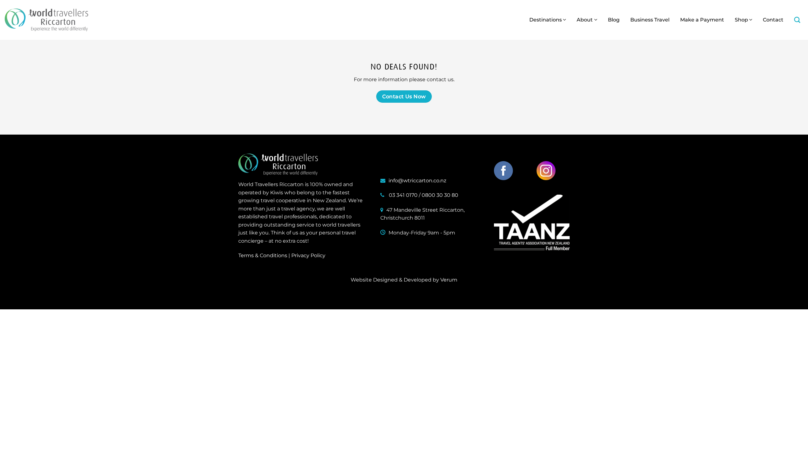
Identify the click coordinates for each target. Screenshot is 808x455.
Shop (741, 20)
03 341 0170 (403, 195)
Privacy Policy (308, 255)
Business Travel (649, 20)
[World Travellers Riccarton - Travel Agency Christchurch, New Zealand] (46, 20)
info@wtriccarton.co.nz (417, 181)
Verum (448, 280)
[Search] (797, 20)
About (585, 20)
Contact (773, 20)
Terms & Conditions (262, 255)
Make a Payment (702, 20)
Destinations (545, 20)
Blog (614, 20)
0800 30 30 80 (440, 195)
